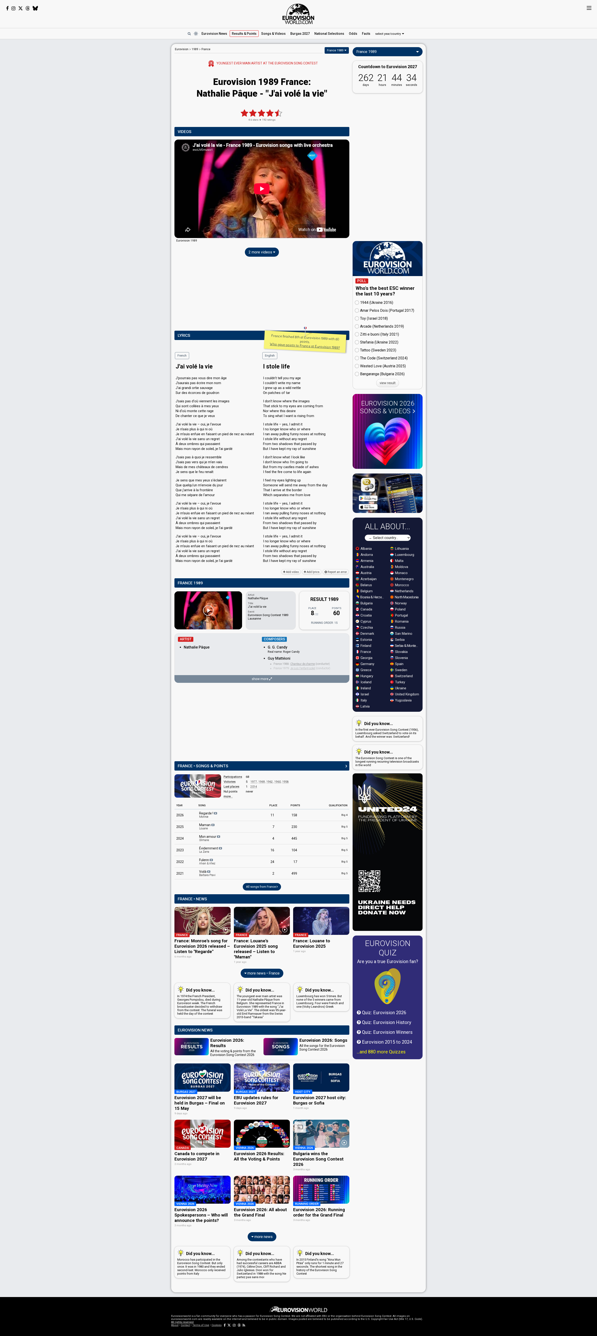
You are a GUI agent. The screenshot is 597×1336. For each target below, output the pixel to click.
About (174, 1325)
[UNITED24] (388, 852)
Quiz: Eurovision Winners (387, 1032)
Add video (292, 572)
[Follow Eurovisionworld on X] (20, 8)
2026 (180, 815)
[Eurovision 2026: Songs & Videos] (387, 441)
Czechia (366, 627)
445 (294, 838)
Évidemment (209, 849)
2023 (180, 850)
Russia (399, 627)
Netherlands (403, 591)
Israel (364, 694)
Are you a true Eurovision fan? (387, 961)
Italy (363, 700)
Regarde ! (206, 814)
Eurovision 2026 (387, 407)
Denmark (367, 633)
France (365, 652)
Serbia (399, 640)
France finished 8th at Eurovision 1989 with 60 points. (305, 342)
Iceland (365, 682)
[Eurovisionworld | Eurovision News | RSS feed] (244, 1325)
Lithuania (401, 549)
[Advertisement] (134, 114)
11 (272, 815)
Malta (398, 561)
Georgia (366, 658)
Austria (365, 573)
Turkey (399, 682)
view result (388, 383)
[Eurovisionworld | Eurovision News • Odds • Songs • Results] (298, 14)
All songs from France (261, 886)
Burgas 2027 (300, 33)
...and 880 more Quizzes (381, 1052)
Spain (398, 664)
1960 (277, 781)
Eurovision (181, 49)
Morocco (401, 585)
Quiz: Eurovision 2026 (383, 1012)
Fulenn (207, 861)
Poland (400, 609)
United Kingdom (406, 694)
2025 (180, 827)
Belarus (366, 585)
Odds (353, 33)
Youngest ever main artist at (267, 63)
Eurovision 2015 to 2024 (386, 1042)
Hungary (366, 676)
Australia (367, 567)
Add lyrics (312, 572)
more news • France (263, 973)
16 (272, 850)
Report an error (337, 572)
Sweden (400, 670)
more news (263, 1236)
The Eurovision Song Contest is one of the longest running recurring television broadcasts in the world (387, 758)
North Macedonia (406, 597)
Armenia (366, 561)
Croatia (366, 615)
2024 (180, 838)
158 (294, 815)
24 (272, 862)
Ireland (365, 688)
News (214, 33)
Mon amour (208, 838)
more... (228, 796)
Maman (205, 826)
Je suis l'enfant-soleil (302, 668)
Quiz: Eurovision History (386, 1022)
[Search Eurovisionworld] (189, 33)
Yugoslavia (403, 700)
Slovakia (401, 652)
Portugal (401, 615)
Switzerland (403, 676)
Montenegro (404, 579)
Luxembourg (404, 555)
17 (295, 862)
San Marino (403, 633)
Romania (401, 621)
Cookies (217, 1325)
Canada (366, 609)
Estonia (366, 640)
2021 (180, 873)
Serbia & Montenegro (407, 646)
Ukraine (400, 688)
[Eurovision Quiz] (387, 986)
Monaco (401, 573)
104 (294, 850)
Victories (230, 781)
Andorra (366, 555)
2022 (180, 862)
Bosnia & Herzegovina (373, 597)
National (329, 33)
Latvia (365, 706)
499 (294, 873)
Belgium (366, 591)
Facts (366, 33)
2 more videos (261, 252)
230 (294, 827)
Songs (273, 33)
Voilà (207, 873)
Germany (367, 664)
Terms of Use (200, 1325)
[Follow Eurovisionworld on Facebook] (7, 8)
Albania (366, 549)
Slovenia (401, 658)
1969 (261, 781)
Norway (400, 603)
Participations (233, 776)
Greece (365, 670)
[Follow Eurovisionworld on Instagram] (13, 8)
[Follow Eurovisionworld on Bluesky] (35, 8)
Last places (231, 786)
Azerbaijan (368, 579)
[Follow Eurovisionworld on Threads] (27, 8)
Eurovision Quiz (387, 948)
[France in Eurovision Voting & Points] (197, 786)
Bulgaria (366, 603)
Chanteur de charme (302, 664)
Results (244, 33)
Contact (185, 1325)
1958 (285, 781)
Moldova (401, 567)
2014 (253, 786)
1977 (253, 781)
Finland (365, 646)
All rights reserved (182, 1322)
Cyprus (365, 621)
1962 (269, 781)
